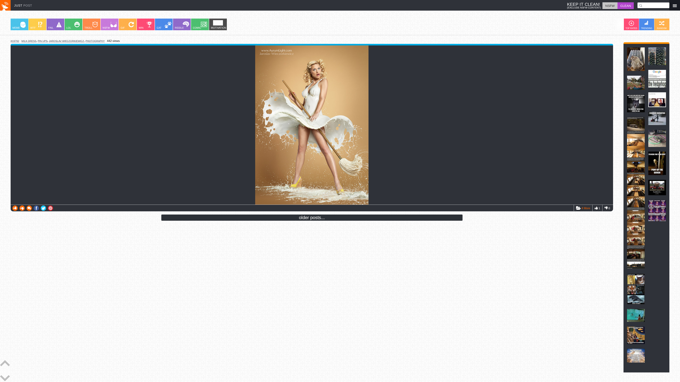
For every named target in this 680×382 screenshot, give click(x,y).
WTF (33, 27)
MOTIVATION (218, 27)
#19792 (15, 41)
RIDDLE (179, 27)
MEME (16, 27)
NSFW (106, 27)
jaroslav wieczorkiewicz (66, 41)
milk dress (28, 41)
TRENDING (646, 28)
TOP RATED (631, 28)
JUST (23, 5)
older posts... (312, 217)
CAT (159, 27)
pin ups (42, 41)
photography (95, 41)
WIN (141, 27)
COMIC (197, 27)
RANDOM (662, 28)
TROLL (88, 27)
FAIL (50, 27)
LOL (68, 27)
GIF (123, 27)
